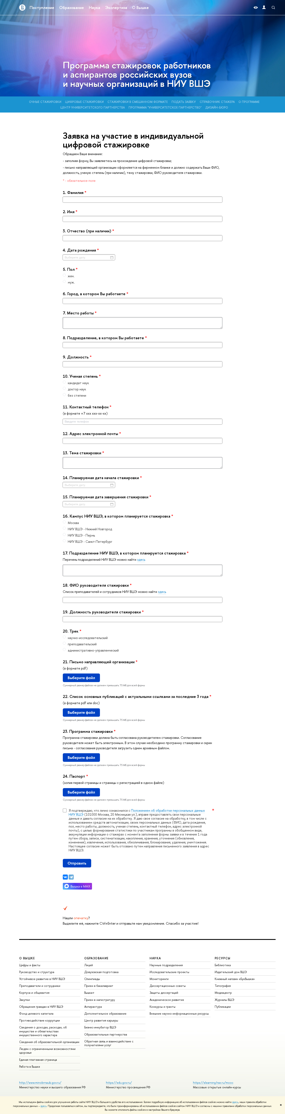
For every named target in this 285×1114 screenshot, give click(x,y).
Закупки (24, 1000)
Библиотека (223, 965)
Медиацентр (223, 993)
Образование (71, 7)
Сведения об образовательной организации (49, 1042)
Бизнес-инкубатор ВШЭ (100, 1027)
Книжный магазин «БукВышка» (235, 979)
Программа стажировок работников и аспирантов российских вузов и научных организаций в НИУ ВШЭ (137, 74)
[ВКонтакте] (65, 877)
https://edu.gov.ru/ (119, 1083)
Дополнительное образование (105, 1013)
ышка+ (89, 993)
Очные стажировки (45, 102)
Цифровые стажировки (84, 102)
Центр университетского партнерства (92, 107)
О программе (249, 102)
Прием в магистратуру (99, 1000)
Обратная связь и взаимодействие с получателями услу (108, 1043)
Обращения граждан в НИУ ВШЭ (41, 1007)
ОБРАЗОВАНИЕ (96, 958)
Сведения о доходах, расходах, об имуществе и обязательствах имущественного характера (43, 1031)
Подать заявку (184, 102)
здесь (235, 1102)
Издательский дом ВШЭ (231, 972)
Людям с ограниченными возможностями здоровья (47, 1051)
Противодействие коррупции (39, 1020)
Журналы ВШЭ (224, 1000)
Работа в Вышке (29, 1066)
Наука (94, 7)
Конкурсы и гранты (162, 1007)
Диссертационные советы (168, 986)
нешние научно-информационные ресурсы (179, 1013)
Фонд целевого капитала (36, 1013)
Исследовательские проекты (169, 972)
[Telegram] (71, 877)
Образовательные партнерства (105, 1034)
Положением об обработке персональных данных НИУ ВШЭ (137, 812)
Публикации (223, 1007)
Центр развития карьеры (101, 1020)
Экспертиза (116, 7)
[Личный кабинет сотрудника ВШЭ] (264, 7)
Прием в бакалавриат (98, 986)
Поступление (42, 7)
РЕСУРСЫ (223, 958)
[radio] (142, 276)
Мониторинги (159, 979)
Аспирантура (93, 1007)
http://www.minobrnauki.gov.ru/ (40, 1083)
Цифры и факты (29, 965)
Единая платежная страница (38, 1060)
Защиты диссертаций (164, 993)
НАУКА (155, 958)
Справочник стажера (217, 102)
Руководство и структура (36, 972)
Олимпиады (92, 979)
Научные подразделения (166, 965)
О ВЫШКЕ (27, 958)
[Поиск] (273, 7)
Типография (223, 986)
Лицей (88, 965)
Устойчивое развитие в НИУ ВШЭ (42, 979)
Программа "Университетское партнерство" (165, 107)
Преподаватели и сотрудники (39, 986)
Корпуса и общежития (34, 993)
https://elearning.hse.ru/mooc (213, 1083)
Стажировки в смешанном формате (137, 102)
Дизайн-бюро (216, 107)
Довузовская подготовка (101, 972)
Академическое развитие (167, 1000)
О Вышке (140, 7)
